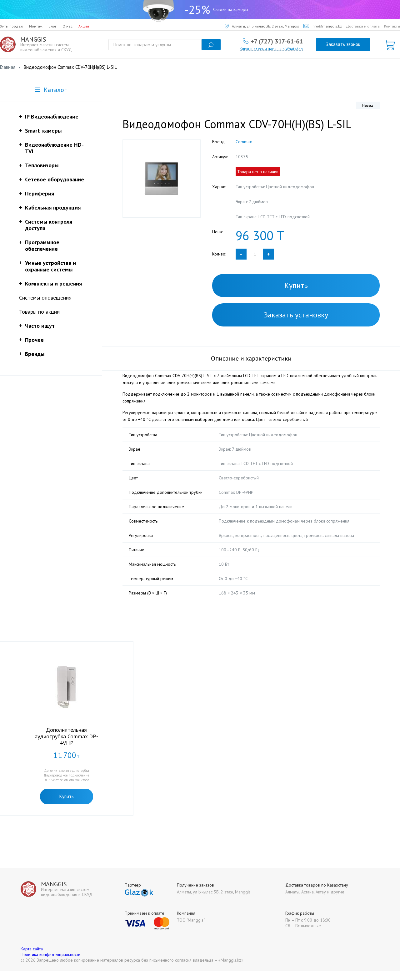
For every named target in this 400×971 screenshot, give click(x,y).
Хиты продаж (11, 26)
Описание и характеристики (251, 358)
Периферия (39, 193)
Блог (52, 26)
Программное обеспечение (42, 245)
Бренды (34, 354)
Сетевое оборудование (54, 179)
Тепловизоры (41, 165)
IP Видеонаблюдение (51, 116)
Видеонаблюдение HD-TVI (54, 147)
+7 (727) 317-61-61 (277, 41)
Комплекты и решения (53, 283)
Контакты (392, 26)
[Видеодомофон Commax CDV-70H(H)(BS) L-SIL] (161, 178)
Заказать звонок (343, 44)
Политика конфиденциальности (50, 954)
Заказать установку (296, 315)
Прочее (34, 339)
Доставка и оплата (363, 26)
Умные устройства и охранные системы (50, 266)
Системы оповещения (45, 297)
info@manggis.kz (327, 26)
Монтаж (35, 26)
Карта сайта (32, 949)
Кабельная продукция (53, 207)
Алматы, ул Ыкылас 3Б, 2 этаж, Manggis (265, 26)
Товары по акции (39, 311)
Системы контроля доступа (48, 224)
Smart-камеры (43, 130)
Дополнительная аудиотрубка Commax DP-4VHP (66, 736)
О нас (67, 26)
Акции (83, 26)
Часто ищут (40, 325)
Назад (367, 105)
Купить (296, 285)
